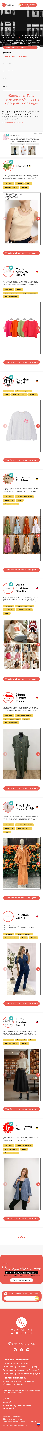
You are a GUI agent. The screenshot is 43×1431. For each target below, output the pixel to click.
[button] (5, 218)
